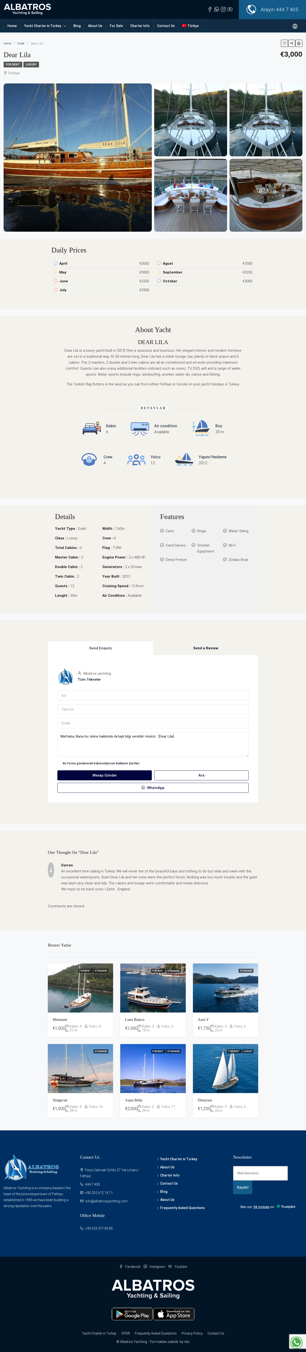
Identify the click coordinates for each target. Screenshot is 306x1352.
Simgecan (60, 1100)
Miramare (60, 1020)
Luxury (31, 64)
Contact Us (166, 26)
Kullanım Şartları (128, 763)
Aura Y (203, 1020)
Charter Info (140, 26)
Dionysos (205, 1100)
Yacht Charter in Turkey (42, 26)
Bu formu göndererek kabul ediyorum (101, 763)
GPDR (125, 1333)
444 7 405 (287, 9)
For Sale (116, 26)
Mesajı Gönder (105, 775)
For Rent (13, 64)
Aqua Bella (133, 1100)
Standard (101, 970)
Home (12, 26)
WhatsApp (155, 788)
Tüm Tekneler (89, 679)
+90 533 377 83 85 (99, 1228)
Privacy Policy (192, 1333)
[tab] (100, 648)
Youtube (180, 1267)
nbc (187, 1342)
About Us (95, 26)
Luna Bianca (134, 1020)
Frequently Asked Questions (182, 1208)
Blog (77, 26)
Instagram (157, 1267)
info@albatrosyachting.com (106, 1201)
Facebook (133, 1267)
